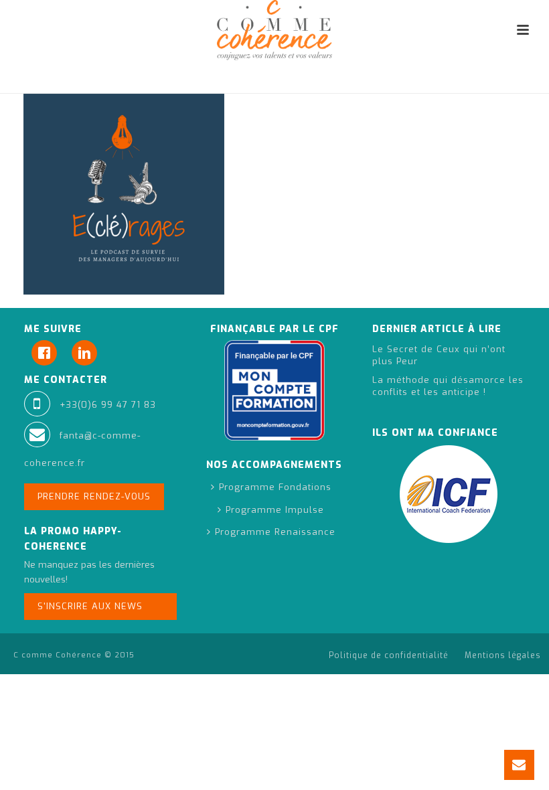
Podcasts (418, 80)
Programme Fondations (275, 487)
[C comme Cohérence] (274, 30)
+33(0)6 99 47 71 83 (108, 404)
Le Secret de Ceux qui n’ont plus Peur (438, 355)
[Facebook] (47, 353)
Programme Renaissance (275, 532)
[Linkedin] (88, 353)
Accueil (370, 80)
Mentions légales (503, 655)
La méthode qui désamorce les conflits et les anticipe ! (448, 386)
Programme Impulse (275, 510)
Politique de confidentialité (389, 655)
